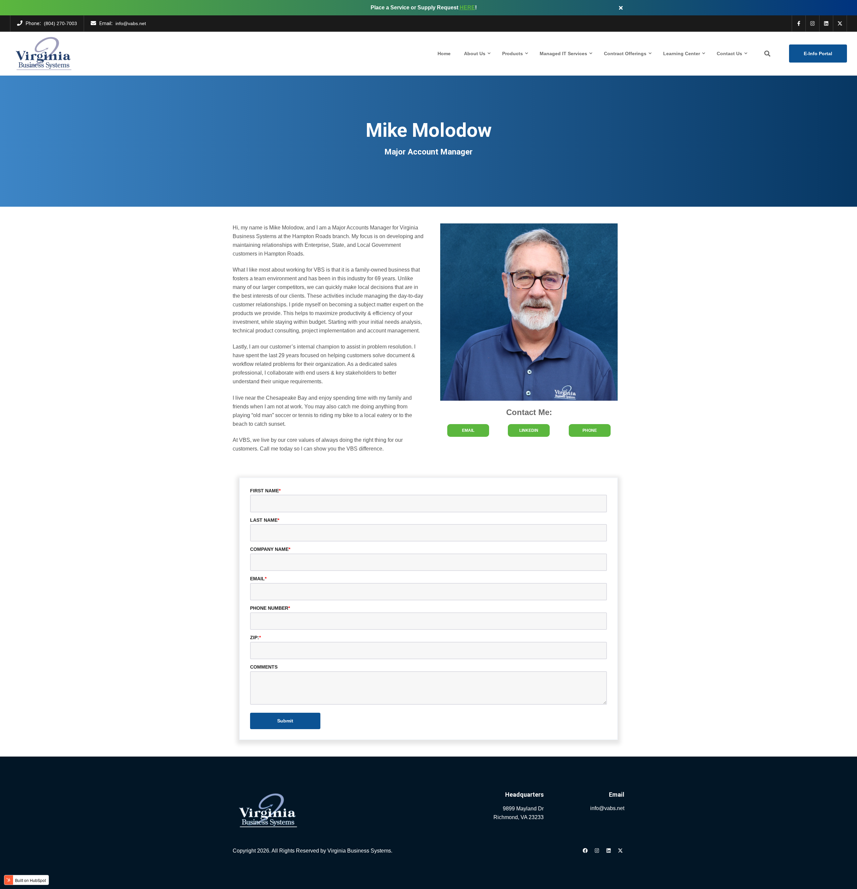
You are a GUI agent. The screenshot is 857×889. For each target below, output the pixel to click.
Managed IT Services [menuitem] (563, 53)
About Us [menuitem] (474, 53)
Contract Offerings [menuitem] (625, 53)
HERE (467, 7)
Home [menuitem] (444, 53)
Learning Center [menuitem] (681, 53)
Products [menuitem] (512, 53)
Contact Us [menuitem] (729, 53)
